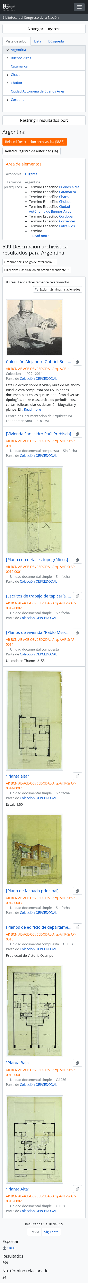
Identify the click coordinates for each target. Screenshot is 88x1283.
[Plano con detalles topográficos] (37, 559)
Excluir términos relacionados (59, 289)
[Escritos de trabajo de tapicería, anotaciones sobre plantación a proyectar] (38, 596)
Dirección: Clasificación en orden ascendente (35, 270)
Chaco (15, 74)
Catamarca (19, 66)
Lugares (31, 174)
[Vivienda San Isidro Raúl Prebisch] (38, 433)
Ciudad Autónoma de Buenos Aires (38, 91)
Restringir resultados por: (44, 120)
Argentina (18, 49)
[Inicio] (10, 7)
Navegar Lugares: (44, 29)
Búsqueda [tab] (56, 41)
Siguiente (51, 1232)
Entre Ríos (67, 226)
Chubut (16, 83)
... (12, 108)
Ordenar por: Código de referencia (28, 262)
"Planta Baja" (18, 1062)
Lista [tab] (37, 41)
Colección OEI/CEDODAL (38, 378)
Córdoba (17, 99)
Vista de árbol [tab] (16, 41)
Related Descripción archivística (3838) (34, 141)
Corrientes (67, 221)
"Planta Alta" (17, 1189)
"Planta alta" (17, 776)
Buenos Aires (21, 58)
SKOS (11, 1248)
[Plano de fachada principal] (32, 890)
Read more (40, 236)
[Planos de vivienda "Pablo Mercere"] (38, 632)
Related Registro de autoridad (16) (31, 151)
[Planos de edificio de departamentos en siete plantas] (38, 927)
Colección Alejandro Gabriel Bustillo (38, 361)
